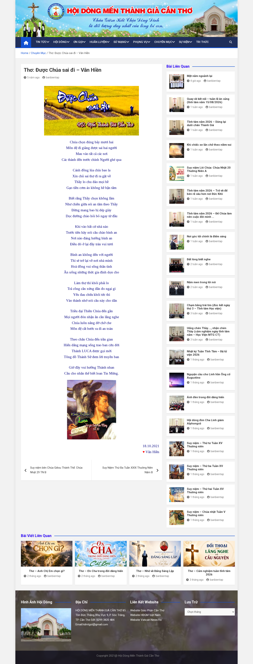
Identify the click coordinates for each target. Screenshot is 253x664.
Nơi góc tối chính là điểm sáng (206, 236)
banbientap (52, 77)
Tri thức (202, 42)
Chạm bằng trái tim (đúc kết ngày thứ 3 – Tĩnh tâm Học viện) (208, 307)
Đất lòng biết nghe (199, 259)
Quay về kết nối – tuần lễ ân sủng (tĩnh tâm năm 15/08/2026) (208, 100)
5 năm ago (33, 77)
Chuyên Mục (163, 42)
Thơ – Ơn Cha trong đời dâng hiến (101, 571)
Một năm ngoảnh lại (199, 76)
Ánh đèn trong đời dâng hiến (205, 397)
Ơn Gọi (78, 42)
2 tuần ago (196, 264)
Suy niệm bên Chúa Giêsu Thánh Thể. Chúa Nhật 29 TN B (56, 470)
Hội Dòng (60, 42)
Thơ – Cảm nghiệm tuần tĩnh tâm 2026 (209, 572)
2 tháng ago (34, 576)
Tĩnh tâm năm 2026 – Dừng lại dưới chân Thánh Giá (206, 123)
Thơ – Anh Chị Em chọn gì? (47, 571)
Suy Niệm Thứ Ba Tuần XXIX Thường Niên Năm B (127, 470)
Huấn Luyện (98, 42)
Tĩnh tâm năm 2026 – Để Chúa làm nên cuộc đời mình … (209, 215)
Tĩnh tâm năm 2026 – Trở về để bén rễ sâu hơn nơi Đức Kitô (207, 192)
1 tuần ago (196, 107)
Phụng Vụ (140, 42)
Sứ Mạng (120, 42)
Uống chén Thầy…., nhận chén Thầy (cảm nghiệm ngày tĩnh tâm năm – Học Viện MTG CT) (208, 331)
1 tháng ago (197, 359)
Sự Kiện (184, 42)
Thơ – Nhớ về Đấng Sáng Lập (155, 571)
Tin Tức (41, 42)
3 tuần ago (196, 313)
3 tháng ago (197, 579)
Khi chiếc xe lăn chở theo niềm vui (209, 144)
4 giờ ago (195, 80)
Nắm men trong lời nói (201, 282)
